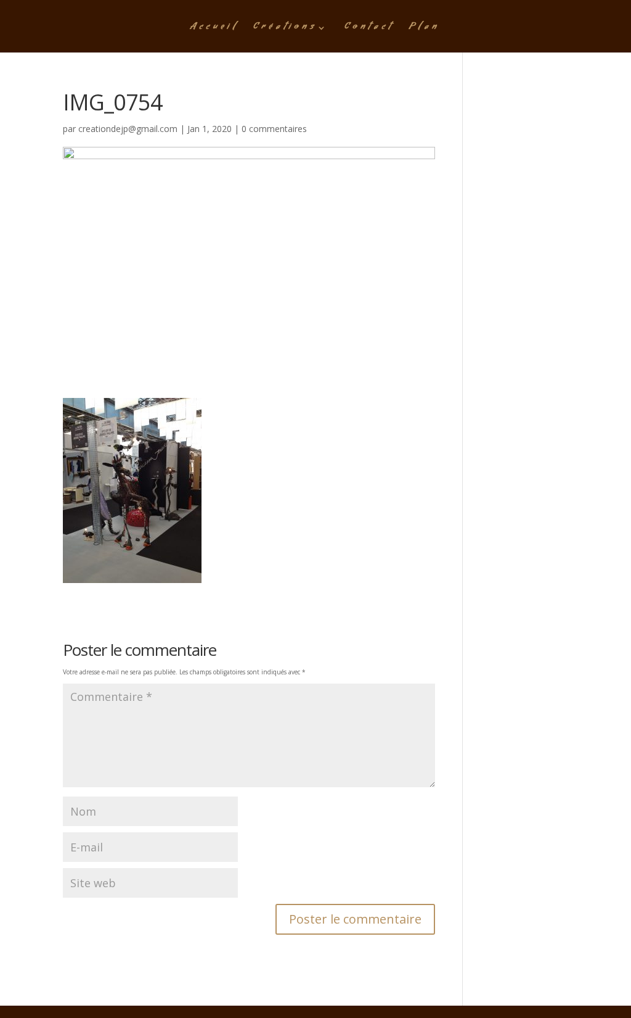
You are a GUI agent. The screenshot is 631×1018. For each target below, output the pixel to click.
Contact (369, 29)
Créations (285, 29)
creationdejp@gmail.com (127, 128)
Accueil (214, 29)
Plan (424, 29)
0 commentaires (274, 128)
